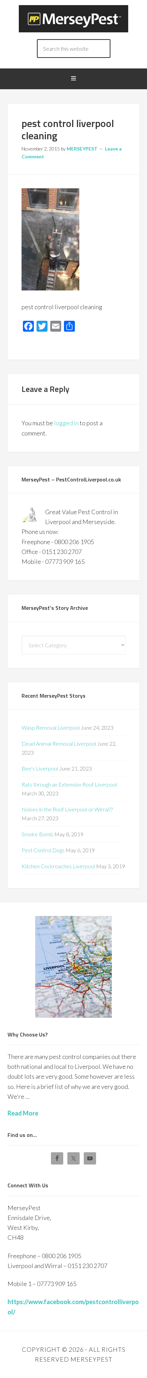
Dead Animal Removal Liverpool (59, 743)
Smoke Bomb (37, 834)
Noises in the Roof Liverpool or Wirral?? (67, 809)
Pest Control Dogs (43, 850)
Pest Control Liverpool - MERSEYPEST (73, 18)
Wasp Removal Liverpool (51, 727)
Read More (23, 1113)
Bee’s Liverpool (40, 768)
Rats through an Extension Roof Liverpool (69, 784)
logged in (66, 423)
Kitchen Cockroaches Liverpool (58, 866)
